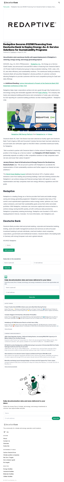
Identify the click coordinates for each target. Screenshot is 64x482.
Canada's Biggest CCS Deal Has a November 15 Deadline (20, 314)
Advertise (6, 443)
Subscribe (6, 446)
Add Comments (9, 250)
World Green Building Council (15, 174)
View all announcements (11, 366)
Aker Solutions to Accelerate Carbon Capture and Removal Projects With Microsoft (28, 353)
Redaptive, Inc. (36, 64)
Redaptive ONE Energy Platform (22, 134)
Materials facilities (8, 474)
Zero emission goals (9, 460)
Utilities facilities (7, 476)
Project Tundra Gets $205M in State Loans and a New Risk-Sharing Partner (25, 307)
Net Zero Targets (8, 457)
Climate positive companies (11, 455)
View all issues (8, 329)
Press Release (7, 42)
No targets (6, 462)
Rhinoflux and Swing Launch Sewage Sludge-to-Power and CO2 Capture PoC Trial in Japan (30, 360)
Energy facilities (7, 469)
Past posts (6, 7)
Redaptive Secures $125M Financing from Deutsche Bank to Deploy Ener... (33, 7)
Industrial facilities (8, 471)
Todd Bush (13, 52)
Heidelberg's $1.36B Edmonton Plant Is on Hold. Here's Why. (21, 322)
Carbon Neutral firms (9, 452)
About (5, 438)
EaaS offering (42, 92)
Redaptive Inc (41, 134)
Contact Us (6, 441)
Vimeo (50, 134)
